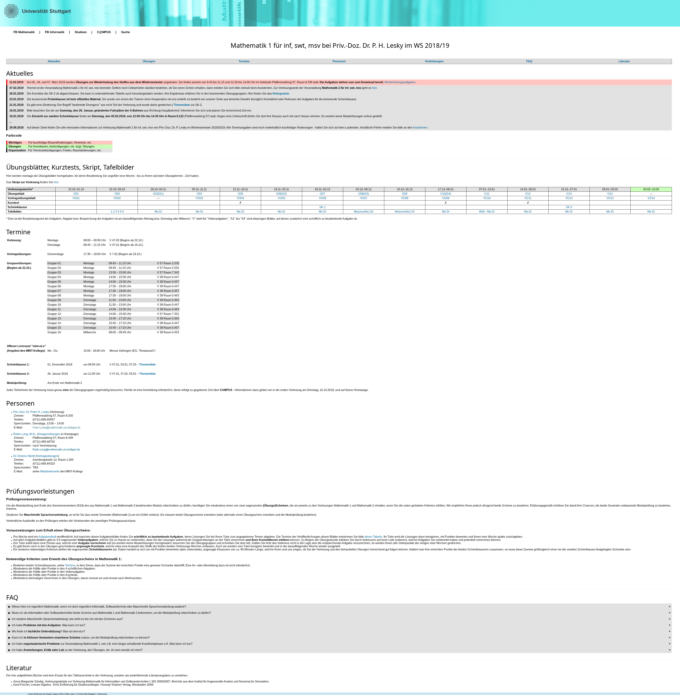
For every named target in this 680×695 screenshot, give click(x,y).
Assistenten (420, 127)
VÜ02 (117, 198)
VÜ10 (487, 198)
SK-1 (322, 207)
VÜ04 (240, 198)
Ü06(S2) (281, 193)
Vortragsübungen (47, 455)
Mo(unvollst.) (362, 211)
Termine (244, 61)
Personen (339, 61)
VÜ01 (76, 198)
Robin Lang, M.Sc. (25, 434)
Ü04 (199, 193)
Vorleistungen (434, 61)
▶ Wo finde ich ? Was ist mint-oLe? (46, 631)
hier (374, 87)
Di (160, 211)
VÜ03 (199, 198)
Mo (156, 211)
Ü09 (404, 193)
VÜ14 (651, 198)
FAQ (529, 61)
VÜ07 (363, 198)
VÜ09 (445, 198)
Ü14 (610, 193)
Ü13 (569, 193)
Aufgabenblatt (47, 536)
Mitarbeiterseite (50, 471)
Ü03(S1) (158, 193)
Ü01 (76, 193)
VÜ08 (404, 198)
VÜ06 (322, 198)
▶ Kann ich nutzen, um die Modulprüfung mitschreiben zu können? (79, 637)
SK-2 (569, 207)
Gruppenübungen (49, 434)
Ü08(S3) (363, 193)
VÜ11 (527, 198)
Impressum (102, 694)
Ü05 (240, 193)
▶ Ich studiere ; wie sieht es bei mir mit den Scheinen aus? (65, 618)
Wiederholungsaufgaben (399, 82)
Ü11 (486, 193)
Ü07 (322, 193)
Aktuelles (54, 61)
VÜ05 (281, 198)
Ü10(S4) (445, 193)
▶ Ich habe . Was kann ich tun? (46, 625)
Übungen (149, 61)
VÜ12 (569, 198)
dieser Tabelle (373, 536)
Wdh (482, 211)
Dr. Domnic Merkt (24, 455)
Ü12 (528, 193)
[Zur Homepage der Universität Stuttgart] (38, 10)
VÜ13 (610, 198)
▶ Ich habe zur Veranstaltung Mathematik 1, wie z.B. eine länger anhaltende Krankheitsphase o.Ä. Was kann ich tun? (100, 643)
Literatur (624, 61)
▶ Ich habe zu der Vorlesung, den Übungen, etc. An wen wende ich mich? (75, 649)
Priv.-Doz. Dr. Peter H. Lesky (31, 411)
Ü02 (117, 193)
